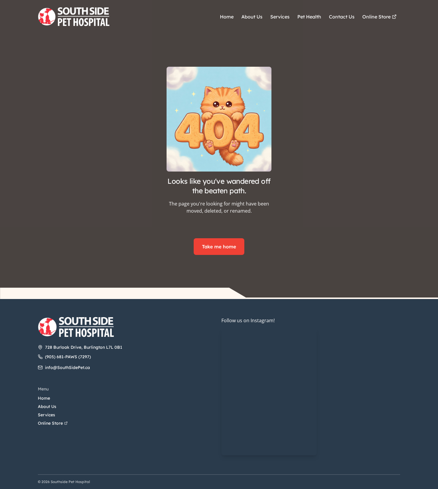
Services (46, 415)
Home (44, 398)
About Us (47, 406)
